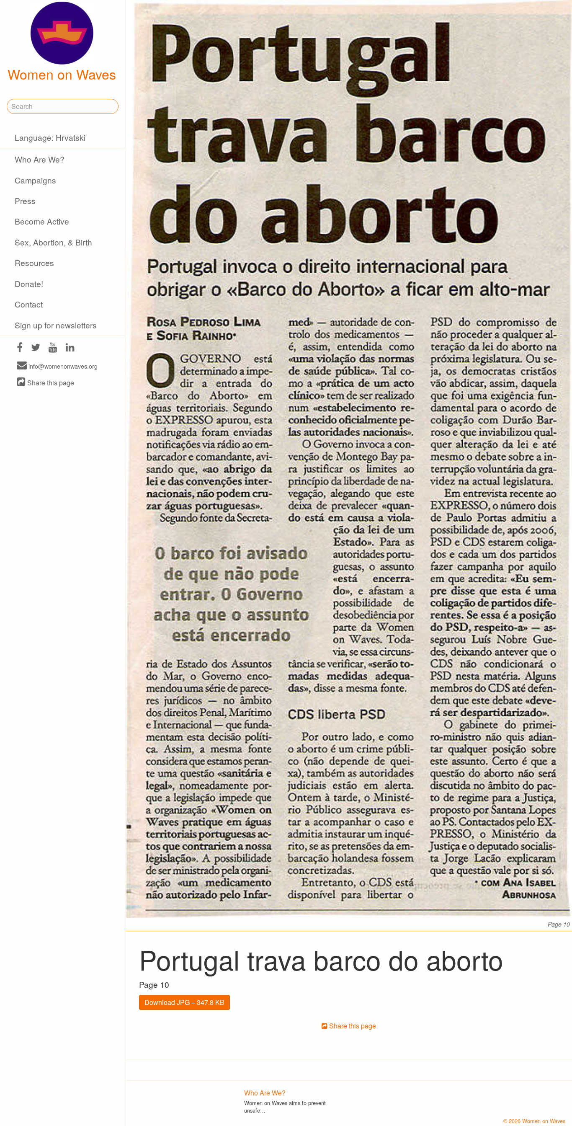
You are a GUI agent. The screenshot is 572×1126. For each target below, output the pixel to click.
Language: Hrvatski (50, 137)
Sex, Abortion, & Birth (53, 242)
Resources (34, 262)
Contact (29, 304)
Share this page (50, 382)
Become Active (42, 221)
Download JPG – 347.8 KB (184, 1002)
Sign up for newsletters (56, 325)
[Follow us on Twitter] (36, 348)
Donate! (29, 283)
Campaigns (35, 180)
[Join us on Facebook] (19, 348)
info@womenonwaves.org (62, 366)
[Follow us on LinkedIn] (70, 348)
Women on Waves (62, 73)
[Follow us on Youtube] (53, 348)
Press (25, 200)
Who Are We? (39, 159)
